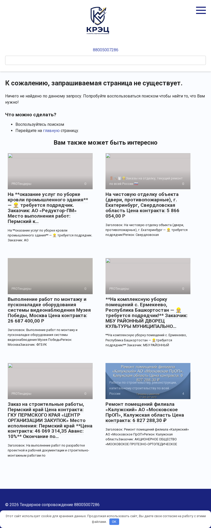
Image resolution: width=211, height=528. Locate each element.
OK (114, 522)
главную (51, 130)
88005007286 (105, 49)
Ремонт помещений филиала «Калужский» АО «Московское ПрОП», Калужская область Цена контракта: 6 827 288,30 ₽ (145, 412)
